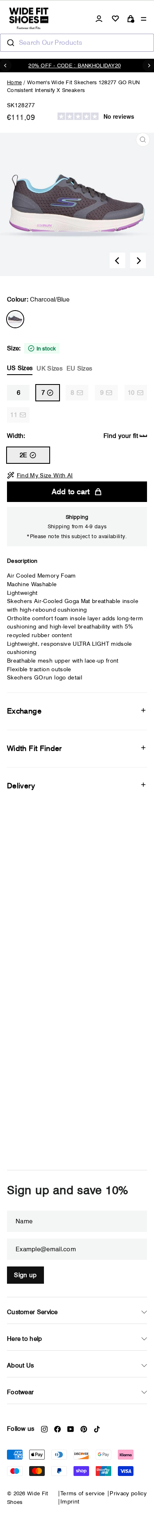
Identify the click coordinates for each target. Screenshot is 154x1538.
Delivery (21, 785)
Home (14, 82)
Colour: (38, 299)
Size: (49, 358)
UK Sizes (49, 368)
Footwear (20, 1392)
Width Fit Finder (34, 748)
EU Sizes (79, 368)
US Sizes (19, 368)
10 (131, 392)
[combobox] (77, 43)
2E (24, 455)
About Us (20, 1365)
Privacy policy (128, 1493)
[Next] (138, 260)
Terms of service (82, 1493)
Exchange (24, 711)
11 (13, 415)
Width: (72, 436)
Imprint (69, 1501)
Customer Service (32, 1312)
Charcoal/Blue (15, 319)
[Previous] (117, 260)
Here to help (24, 1338)
